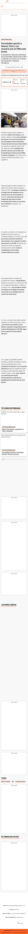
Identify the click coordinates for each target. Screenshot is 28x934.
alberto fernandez (5, 781)
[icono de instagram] (23, 1)
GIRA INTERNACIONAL (6, 39)
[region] (14, 25)
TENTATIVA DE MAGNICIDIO (8, 426)
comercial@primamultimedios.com (14, 905)
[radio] (3, 1)
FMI (13, 781)
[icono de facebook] (18, 1)
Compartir (5, 82)
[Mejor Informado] (14, 6)
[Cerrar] (25, 71)
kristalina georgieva (20, 781)
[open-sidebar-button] (2, 6)
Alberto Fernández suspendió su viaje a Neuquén (13, 430)
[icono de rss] (26, 1)
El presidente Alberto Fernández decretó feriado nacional (13, 453)
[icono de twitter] (21, 1)
